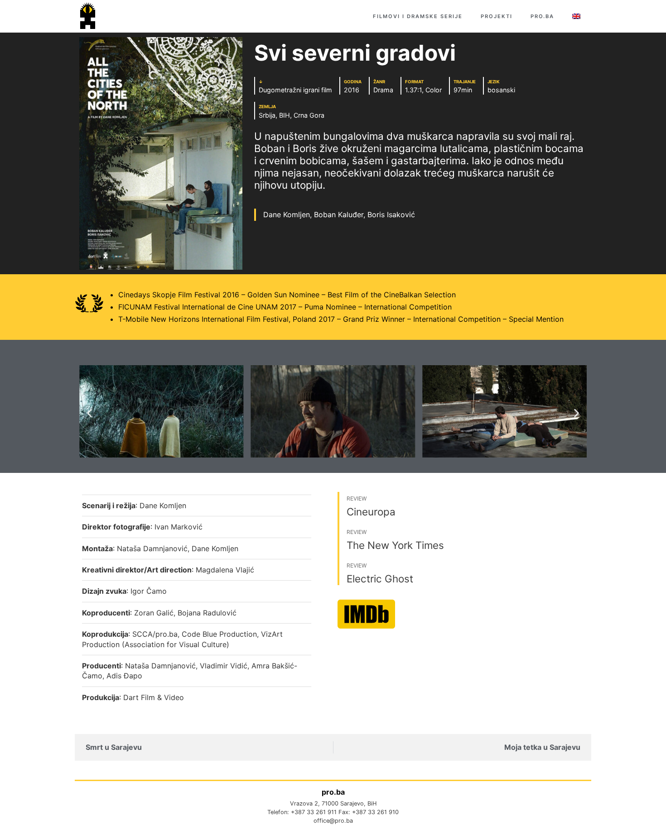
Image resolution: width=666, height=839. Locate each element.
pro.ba (542, 16)
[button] (89, 413)
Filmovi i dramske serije (418, 16)
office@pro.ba (333, 820)
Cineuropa (371, 511)
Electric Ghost (380, 578)
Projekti (496, 16)
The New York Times (395, 545)
